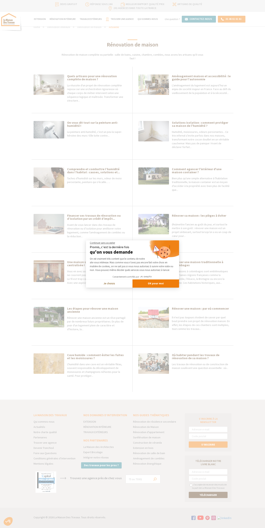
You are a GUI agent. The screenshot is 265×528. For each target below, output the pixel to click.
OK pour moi (156, 283)
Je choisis (109, 283)
